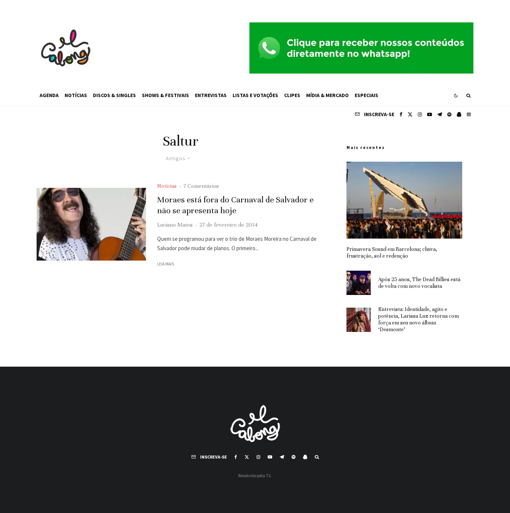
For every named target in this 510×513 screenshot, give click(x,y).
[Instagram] (420, 114)
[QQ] (459, 114)
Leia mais (165, 264)
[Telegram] (440, 114)
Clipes (292, 95)
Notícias (76, 95)
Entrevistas (211, 95)
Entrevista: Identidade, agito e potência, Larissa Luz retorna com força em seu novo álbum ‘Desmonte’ (418, 319)
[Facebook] (401, 114)
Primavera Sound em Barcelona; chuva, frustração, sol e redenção (391, 252)
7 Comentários (201, 186)
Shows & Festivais (165, 95)
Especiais (366, 95)
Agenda (49, 95)
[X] (410, 114)
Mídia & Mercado (327, 95)
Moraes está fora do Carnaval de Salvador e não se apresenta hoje (235, 205)
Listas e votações (255, 95)
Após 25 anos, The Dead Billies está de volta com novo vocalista (419, 282)
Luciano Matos (175, 224)
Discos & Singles (114, 95)
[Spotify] (449, 114)
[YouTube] (430, 114)
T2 (268, 475)
